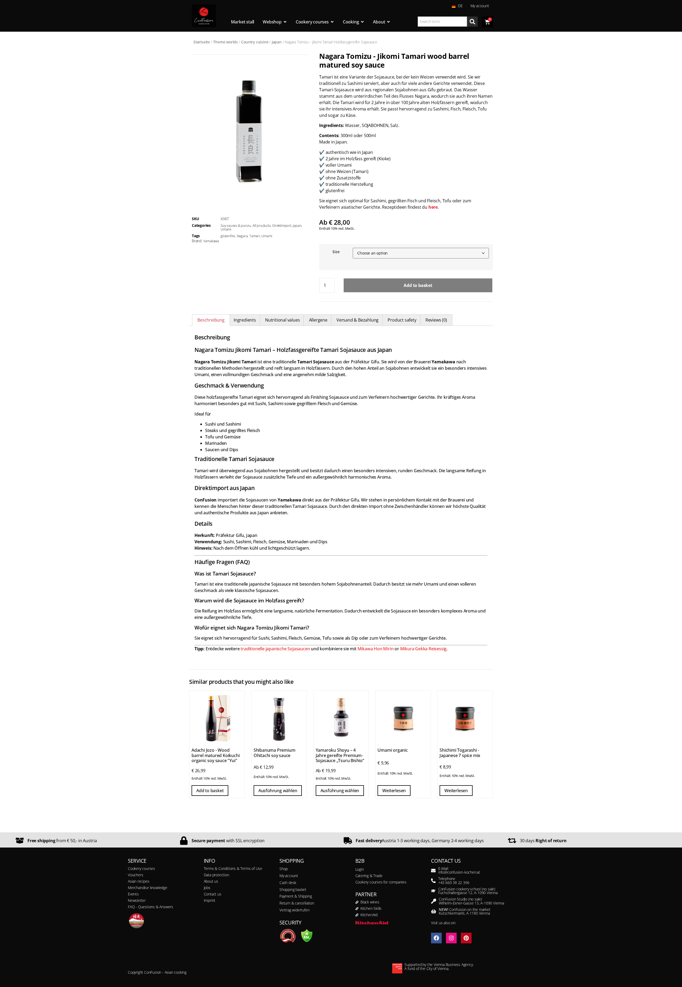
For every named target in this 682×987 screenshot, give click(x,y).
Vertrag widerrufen (294, 909)
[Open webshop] (285, 22)
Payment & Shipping (295, 896)
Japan (277, 41)
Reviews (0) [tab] (436, 320)
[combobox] (442, 22)
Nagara (242, 235)
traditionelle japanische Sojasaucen (275, 649)
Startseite (201, 41)
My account (479, 5)
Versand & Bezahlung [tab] (357, 320)
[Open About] (388, 22)
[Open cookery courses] (332, 22)
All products (262, 225)
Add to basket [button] (210, 790)
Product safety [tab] (402, 320)
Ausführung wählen (277, 790)
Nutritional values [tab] (282, 320)
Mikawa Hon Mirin (376, 649)
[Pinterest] (466, 938)
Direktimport (281, 225)
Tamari (254, 235)
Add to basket (418, 285)
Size (335, 252)
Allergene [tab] (318, 320)
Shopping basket (292, 889)
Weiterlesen (394, 790)
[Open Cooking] (362, 22)
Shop (283, 868)
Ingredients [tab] (245, 320)
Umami (226, 229)
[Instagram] (451, 938)
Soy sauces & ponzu (236, 225)
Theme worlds (225, 41)
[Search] (472, 22)
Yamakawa (211, 240)
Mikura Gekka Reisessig (423, 649)
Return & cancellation (296, 903)
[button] (11, 975)
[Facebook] (436, 938)
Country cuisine (254, 41)
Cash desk (287, 882)
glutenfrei (228, 235)
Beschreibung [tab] (211, 320)
